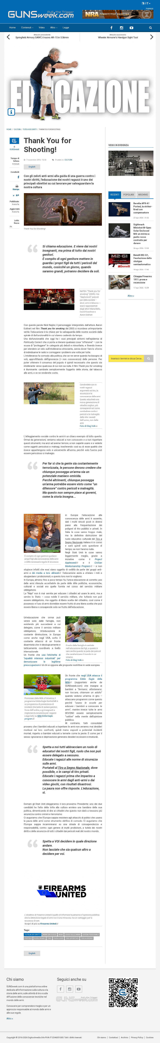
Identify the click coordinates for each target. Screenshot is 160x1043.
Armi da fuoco (49, 935)
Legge (66, 27)
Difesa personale (91, 935)
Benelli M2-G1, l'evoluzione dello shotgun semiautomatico (142, 260)
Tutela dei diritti (33, 935)
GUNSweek (14, 149)
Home (12, 27)
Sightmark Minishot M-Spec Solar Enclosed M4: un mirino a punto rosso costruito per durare (142, 233)
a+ (17, 195)
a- (14, 195)
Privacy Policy (137, 1037)
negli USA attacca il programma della (83, 679)
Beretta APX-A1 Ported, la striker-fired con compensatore (142, 208)
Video (42, 27)
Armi (61, 935)
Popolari (128, 194)
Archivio (143, 194)
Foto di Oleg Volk (88, 426)
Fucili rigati (39, 938)
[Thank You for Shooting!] (63, 209)
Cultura (68, 160)
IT (147, 3)
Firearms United (49, 924)
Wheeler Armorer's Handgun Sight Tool (118, 37)
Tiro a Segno (87, 938)
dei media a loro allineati (46, 573)
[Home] (41, 13)
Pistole (28, 938)
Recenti (115, 194)
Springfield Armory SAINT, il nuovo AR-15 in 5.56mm (42, 37)
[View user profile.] (14, 141)
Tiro (49, 938)
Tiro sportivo (72, 938)
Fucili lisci (58, 938)
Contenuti (26, 27)
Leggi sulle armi (72, 935)
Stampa (15, 189)
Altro (52, 27)
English (32, 167)
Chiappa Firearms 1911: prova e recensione (142, 279)
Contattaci (113, 1037)
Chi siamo (101, 1037)
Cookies (149, 1037)
